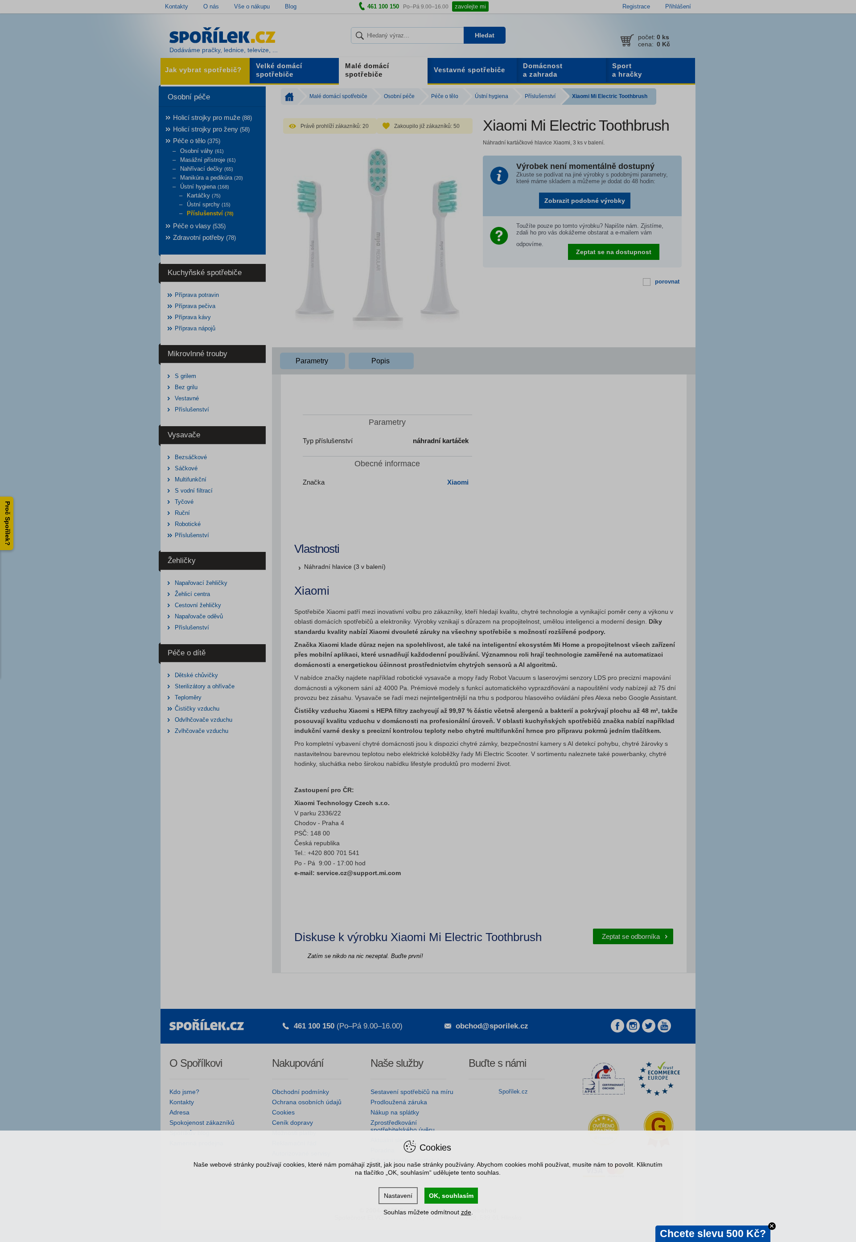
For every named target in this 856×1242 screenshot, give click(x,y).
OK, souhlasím (451, 1195)
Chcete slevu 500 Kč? (713, 1233)
